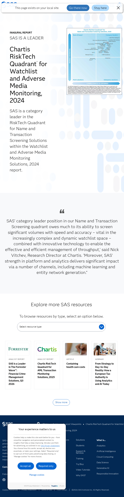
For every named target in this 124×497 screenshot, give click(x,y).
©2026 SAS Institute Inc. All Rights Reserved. (90, 490)
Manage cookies (36, 475)
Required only (46, 466)
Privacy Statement (29, 490)
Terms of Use (46, 490)
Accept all (25, 466)
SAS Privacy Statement (50, 445)
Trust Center (62, 490)
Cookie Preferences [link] (10, 490)
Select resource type (30, 326)
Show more (61, 402)
